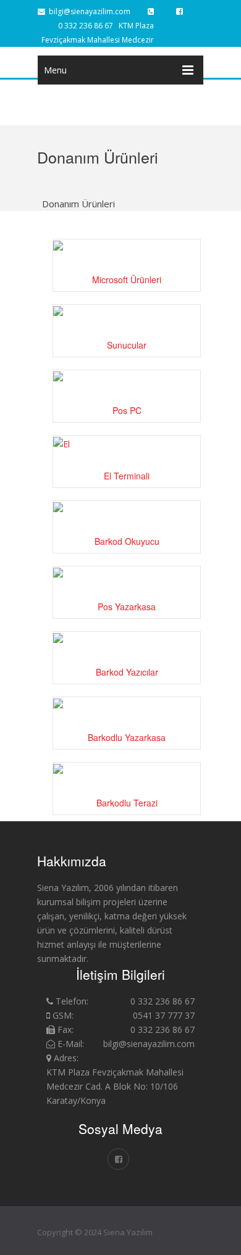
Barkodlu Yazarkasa (127, 737)
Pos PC (127, 410)
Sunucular (126, 345)
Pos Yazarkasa (127, 606)
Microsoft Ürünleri (126, 279)
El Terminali (127, 476)
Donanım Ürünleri (78, 203)
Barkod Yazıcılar (127, 672)
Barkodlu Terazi (127, 803)
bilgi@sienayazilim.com (87, 11)
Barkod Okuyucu (127, 541)
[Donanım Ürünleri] (120, 1204)
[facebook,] (179, 11)
